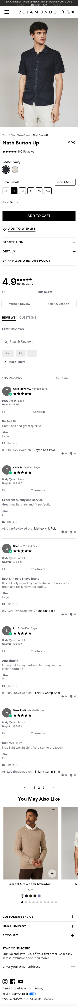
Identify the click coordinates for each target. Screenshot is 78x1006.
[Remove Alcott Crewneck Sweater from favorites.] (54, 810)
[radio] (8, 353)
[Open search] (62, 12)
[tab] (19, 303)
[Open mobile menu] (6, 12)
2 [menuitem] (39, 787)
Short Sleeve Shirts (20, 135)
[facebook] (12, 981)
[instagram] (4, 981)
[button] (26, 124)
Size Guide (10, 202)
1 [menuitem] (34, 787)
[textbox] (75, 380)
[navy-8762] (5, 169)
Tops (4, 135)
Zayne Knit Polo (44, 450)
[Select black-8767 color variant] (35, 896)
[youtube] (20, 981)
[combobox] (65, 378)
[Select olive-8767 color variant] (30, 896)
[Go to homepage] (38, 12)
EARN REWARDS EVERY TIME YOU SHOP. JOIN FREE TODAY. (39, 3)
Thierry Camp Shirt (47, 693)
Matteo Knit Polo (45, 528)
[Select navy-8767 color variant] (26, 896)
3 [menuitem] (44, 787)
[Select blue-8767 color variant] (39, 896)
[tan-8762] (15, 169)
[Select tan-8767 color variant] (22, 896)
